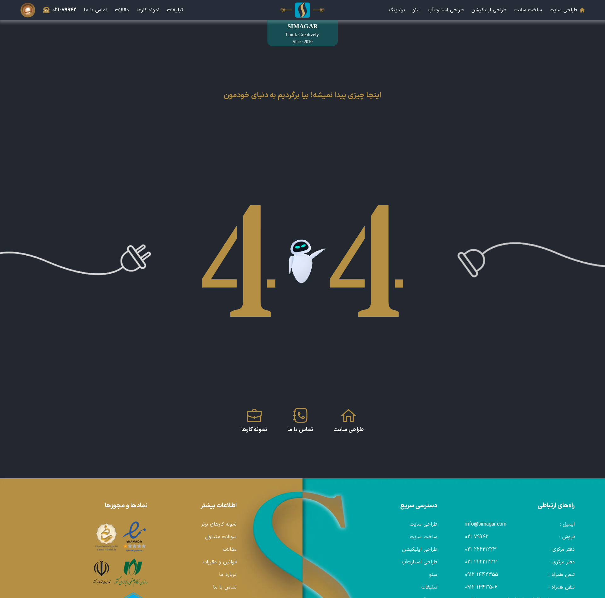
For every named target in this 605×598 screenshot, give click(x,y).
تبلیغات (175, 10)
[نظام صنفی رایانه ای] (130, 572)
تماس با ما (95, 10)
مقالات (122, 10)
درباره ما (228, 574)
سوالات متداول (221, 537)
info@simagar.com (485, 524)
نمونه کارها (147, 10)
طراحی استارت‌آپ (446, 10)
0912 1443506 (481, 587)
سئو (416, 10)
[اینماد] (134, 537)
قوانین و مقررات (220, 562)
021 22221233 (481, 562)
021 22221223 (481, 549)
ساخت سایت (528, 10)
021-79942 (64, 10)
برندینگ (397, 10)
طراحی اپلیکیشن (489, 10)
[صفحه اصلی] (302, 10)
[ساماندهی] (106, 537)
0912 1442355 (481, 574)
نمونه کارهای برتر (219, 524)
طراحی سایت (563, 10)
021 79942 (476, 537)
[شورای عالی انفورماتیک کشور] (102, 573)
